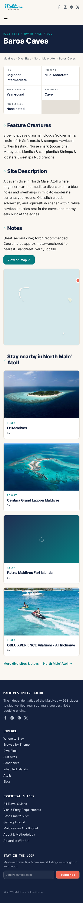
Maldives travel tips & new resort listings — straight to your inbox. (40, 864)
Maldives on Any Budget (20, 828)
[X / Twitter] (78, 7)
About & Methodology (19, 834)
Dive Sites (24, 58)
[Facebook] (59, 7)
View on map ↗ (19, 260)
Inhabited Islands (15, 769)
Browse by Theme (16, 744)
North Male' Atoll (45, 58)
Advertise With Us (16, 840)
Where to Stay (13, 738)
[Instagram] (65, 7)
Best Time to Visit (16, 816)
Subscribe (67, 874)
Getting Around (14, 822)
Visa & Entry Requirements (22, 810)
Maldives (9, 58)
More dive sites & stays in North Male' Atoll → (37, 664)
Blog (6, 781)
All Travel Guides (15, 804)
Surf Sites (10, 757)
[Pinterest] (71, 7)
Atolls (7, 775)
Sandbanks (11, 763)
